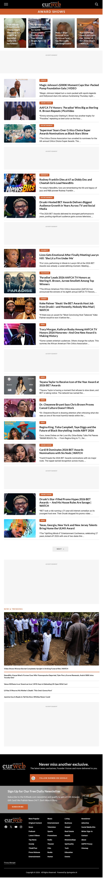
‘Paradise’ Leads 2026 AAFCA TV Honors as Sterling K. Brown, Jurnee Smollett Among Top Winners (66, 280)
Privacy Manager (9, 863)
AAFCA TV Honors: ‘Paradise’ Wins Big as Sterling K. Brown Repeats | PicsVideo (68, 109)
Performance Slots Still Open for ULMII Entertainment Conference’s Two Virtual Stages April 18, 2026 (38, 34)
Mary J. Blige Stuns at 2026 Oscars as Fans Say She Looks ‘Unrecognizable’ (63, 38)
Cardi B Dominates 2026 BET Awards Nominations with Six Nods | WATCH (61, 451)
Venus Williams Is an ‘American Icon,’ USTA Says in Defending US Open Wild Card (35, 684)
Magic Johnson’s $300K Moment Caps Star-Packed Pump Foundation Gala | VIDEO (69, 86)
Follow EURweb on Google (53, 778)
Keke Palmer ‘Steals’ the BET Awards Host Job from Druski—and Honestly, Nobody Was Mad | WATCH (67, 306)
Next (59, 549)
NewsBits (44, 175)
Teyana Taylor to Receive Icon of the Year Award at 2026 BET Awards (69, 383)
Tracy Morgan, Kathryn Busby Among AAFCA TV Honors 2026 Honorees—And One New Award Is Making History (68, 332)
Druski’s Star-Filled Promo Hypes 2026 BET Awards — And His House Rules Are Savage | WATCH (65, 502)
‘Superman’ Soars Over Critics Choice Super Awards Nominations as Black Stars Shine (65, 132)
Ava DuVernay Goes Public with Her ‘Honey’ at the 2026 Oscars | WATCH (88, 38)
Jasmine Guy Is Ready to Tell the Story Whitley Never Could (27, 697)
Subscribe (18, 807)
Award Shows (46, 103)
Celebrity (44, 250)
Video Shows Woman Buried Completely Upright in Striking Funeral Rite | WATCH (36, 669)
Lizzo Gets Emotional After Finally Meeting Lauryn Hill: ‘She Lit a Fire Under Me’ (69, 256)
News (43, 324)
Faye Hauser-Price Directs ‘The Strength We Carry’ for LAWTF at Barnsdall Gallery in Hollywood (13, 34)
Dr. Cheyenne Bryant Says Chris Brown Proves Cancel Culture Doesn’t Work (66, 406)
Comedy (44, 299)
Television (45, 273)
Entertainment (47, 125)
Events (43, 80)
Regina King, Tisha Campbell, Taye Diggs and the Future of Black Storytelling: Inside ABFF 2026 (67, 429)
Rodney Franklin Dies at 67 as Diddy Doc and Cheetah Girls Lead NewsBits (65, 181)
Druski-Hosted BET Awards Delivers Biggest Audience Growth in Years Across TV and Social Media (67, 205)
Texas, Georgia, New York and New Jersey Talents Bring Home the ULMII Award (68, 527)
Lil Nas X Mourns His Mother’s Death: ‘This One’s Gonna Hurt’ (28, 690)
